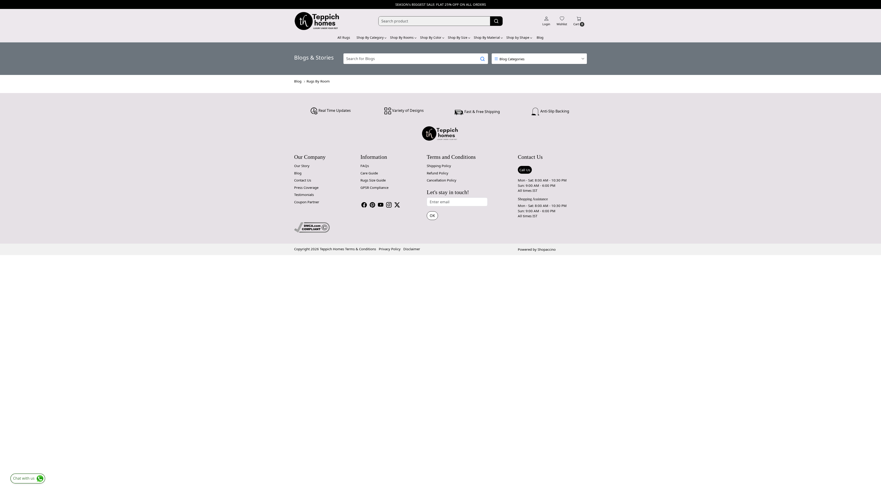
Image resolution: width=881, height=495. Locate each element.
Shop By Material (487, 37)
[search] (496, 21)
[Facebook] (364, 205)
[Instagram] (389, 205)
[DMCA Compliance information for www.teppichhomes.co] (312, 227)
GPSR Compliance (374, 187)
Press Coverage (306, 187)
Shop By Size (457, 37)
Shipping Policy (439, 165)
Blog (540, 37)
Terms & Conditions (360, 249)
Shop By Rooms (402, 37)
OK (432, 215)
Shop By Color (430, 37)
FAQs (364, 165)
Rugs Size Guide (373, 180)
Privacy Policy (390, 249)
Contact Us (302, 180)
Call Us (524, 170)
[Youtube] (380, 205)
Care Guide (369, 173)
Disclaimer (411, 249)
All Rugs (343, 37)
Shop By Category (370, 37)
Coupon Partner (306, 202)
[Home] (317, 21)
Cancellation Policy (441, 180)
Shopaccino (547, 249)
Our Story (301, 165)
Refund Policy (437, 173)
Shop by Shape (517, 37)
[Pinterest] (372, 205)
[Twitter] (397, 205)
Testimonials (304, 194)
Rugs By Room (318, 81)
